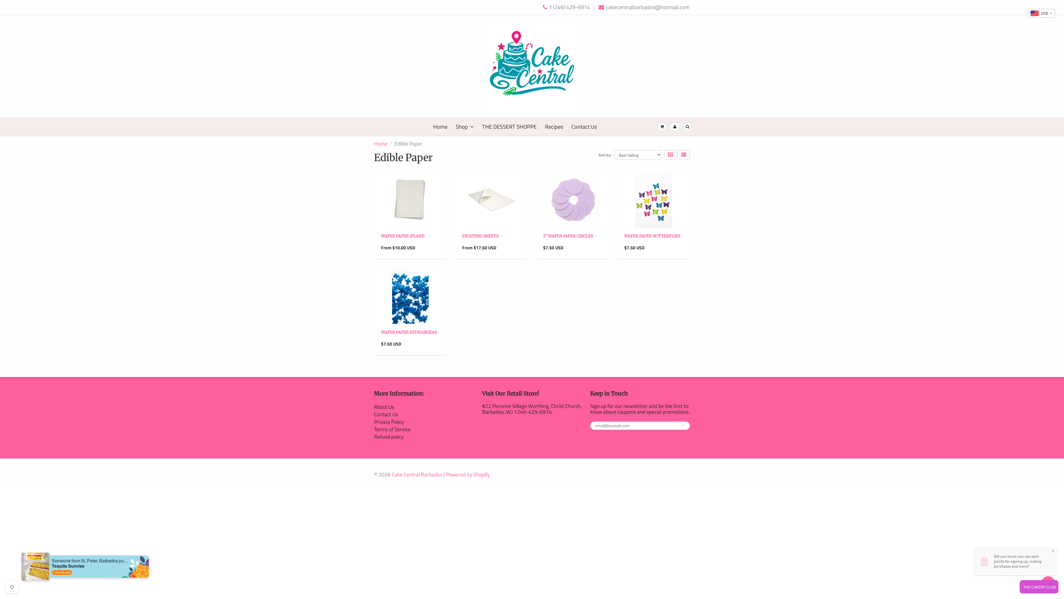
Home (440, 126)
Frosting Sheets (480, 235)
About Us (384, 407)
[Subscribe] (683, 425)
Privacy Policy (389, 422)
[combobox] (1041, 13)
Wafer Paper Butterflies (652, 235)
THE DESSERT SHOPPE (509, 126)
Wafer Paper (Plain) (402, 235)
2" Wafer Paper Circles (568, 235)
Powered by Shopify (468, 474)
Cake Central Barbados (417, 474)
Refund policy (389, 437)
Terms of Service (392, 429)
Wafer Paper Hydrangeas (409, 332)
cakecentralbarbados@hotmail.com (648, 7)
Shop (462, 126)
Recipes (554, 126)
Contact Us (584, 126)
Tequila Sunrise (68, 565)
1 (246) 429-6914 (569, 7)
